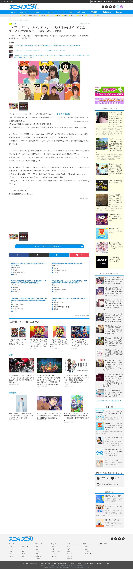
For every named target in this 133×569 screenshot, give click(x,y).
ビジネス (38, 558)
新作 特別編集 (64, 114)
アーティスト (55, 553)
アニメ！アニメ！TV (90, 551)
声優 (65, 15)
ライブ (37, 551)
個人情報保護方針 (62, 563)
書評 (69, 551)
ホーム (13, 12)
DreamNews (92, 563)
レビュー (62, 12)
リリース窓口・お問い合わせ (30, 563)
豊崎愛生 (13, 392)
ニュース (23, 12)
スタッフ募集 (105, 563)
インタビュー (50, 12)
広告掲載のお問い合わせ (44, 563)
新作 (11, 354)
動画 (71, 12)
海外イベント (39, 556)
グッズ (81, 15)
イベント (89, 15)
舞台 (37, 553)
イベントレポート (36, 12)
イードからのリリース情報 (74, 563)
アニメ (23, 15)
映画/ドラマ (33, 15)
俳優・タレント (56, 551)
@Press (99, 563)
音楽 (58, 15)
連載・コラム (81, 12)
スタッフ (54, 546)
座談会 (70, 558)
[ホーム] (10, 20)
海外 (98, 15)
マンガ (43, 15)
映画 (37, 549)
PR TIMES (85, 563)
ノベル (51, 15)
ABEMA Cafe (88, 553)
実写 (69, 549)
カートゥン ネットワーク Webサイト (48, 246)
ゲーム (73, 15)
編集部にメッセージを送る (83, 121)
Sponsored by (78, 315)
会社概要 (54, 563)
